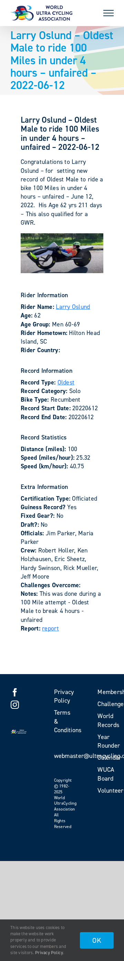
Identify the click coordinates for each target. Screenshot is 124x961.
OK (96, 940)
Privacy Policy (49, 953)
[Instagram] (14, 704)
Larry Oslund (73, 307)
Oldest (66, 382)
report (50, 628)
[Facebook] (14, 692)
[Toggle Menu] (108, 13)
